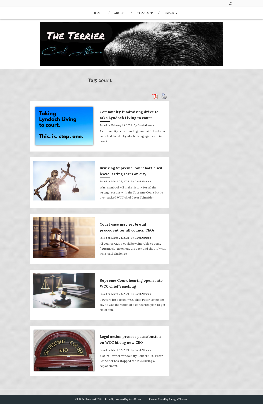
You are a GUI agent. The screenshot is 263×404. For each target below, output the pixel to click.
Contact (145, 13)
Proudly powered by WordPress (123, 399)
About (119, 13)
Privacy (171, 13)
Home (97, 13)
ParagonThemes (178, 399)
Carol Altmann (146, 125)
